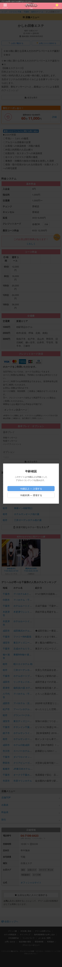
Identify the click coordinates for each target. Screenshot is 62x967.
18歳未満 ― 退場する (31, 495)
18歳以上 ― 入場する (31, 488)
